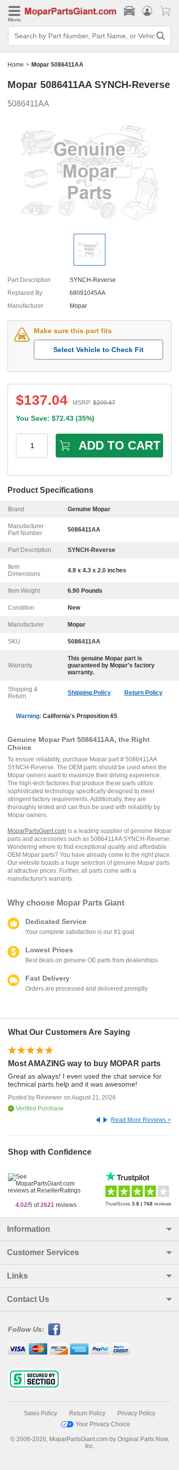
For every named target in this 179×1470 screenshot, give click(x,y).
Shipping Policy (89, 692)
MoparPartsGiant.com (36, 830)
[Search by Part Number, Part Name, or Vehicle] (161, 36)
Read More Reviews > (141, 1119)
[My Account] (147, 11)
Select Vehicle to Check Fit (98, 350)
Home (15, 64)
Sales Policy (40, 1413)
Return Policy (143, 692)
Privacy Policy (136, 1413)
